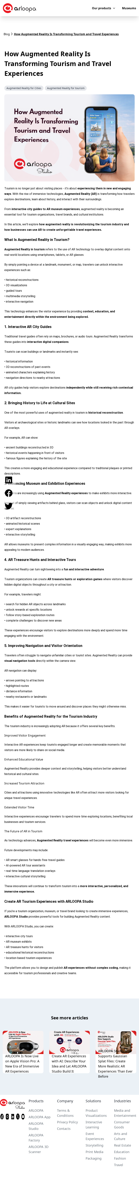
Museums (129, 8)
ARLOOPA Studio (16, 916)
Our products (101, 8)
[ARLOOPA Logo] (19, 8)
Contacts (64, 1128)
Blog (7, 34)
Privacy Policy (67, 1122)
